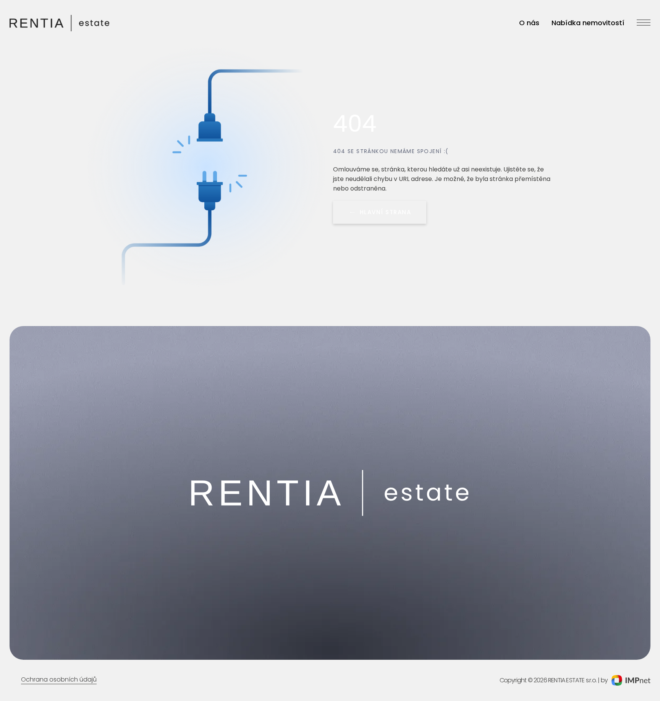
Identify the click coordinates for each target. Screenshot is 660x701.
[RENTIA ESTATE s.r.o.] (59, 23)
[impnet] (630, 680)
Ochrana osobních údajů (59, 679)
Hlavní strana (385, 212)
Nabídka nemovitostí (588, 22)
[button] (643, 24)
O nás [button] (529, 22)
